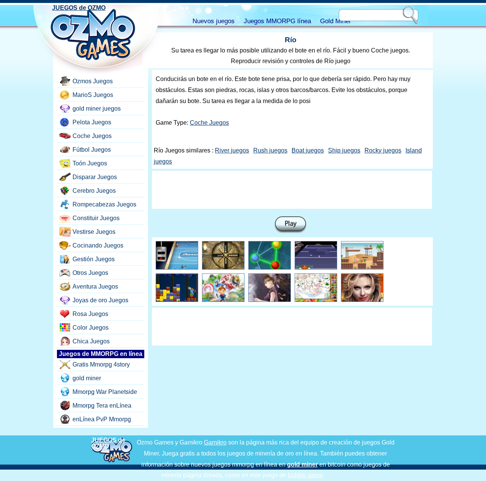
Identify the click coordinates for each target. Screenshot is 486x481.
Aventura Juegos (95, 286)
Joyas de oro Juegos (100, 300)
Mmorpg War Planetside (105, 392)
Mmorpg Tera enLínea (102, 405)
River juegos (232, 150)
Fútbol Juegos (92, 149)
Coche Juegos (209, 122)
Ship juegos (344, 150)
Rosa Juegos (90, 314)
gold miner (87, 378)
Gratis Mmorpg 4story (101, 364)
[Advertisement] (292, 190)
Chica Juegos (91, 341)
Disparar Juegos (95, 177)
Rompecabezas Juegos (104, 204)
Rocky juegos (382, 150)
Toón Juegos (90, 163)
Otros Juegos (90, 273)
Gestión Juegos (94, 259)
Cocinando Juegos (98, 245)
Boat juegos (308, 150)
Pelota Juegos (92, 122)
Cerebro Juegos (94, 190)
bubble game (305, 475)
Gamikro (215, 442)
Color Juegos (91, 327)
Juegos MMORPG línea (277, 21)
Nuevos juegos (214, 21)
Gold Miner (335, 21)
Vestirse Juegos (94, 232)
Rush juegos (270, 150)
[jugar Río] (290, 224)
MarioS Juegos (93, 95)
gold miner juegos (97, 108)
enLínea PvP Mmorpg (102, 419)
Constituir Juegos (96, 218)
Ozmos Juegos (93, 81)
